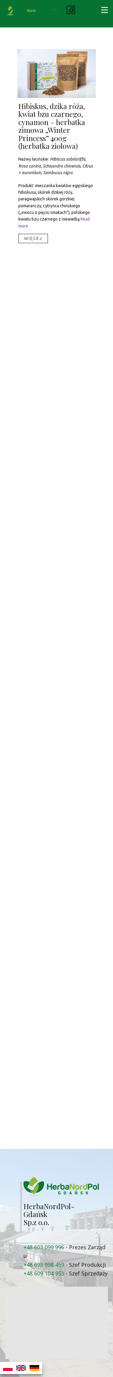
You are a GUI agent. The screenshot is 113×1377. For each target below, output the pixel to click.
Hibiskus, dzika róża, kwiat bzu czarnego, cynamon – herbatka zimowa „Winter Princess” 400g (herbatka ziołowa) (51, 126)
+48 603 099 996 (44, 1247)
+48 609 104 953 (44, 1273)
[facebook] (71, 10)
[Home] (23, 10)
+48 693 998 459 (44, 1264)
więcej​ (33, 238)
